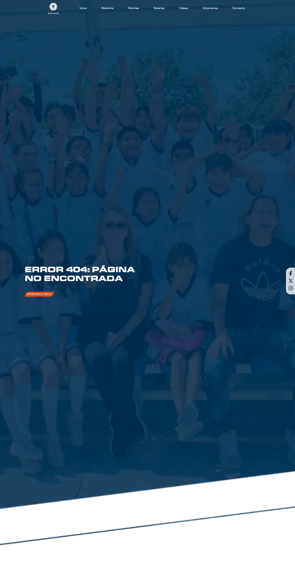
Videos (183, 8)
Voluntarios (210, 8)
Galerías (159, 8)
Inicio (83, 8)
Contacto (238, 8)
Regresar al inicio (39, 294)
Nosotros (107, 8)
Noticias (133, 8)
